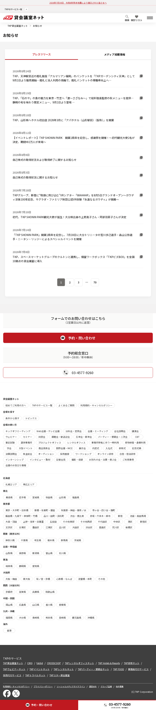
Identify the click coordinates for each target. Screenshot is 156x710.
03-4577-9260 (120, 704)
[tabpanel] (78, 175)
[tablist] (78, 54)
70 (94, 282)
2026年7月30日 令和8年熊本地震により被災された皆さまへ (78, 2)
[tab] (41, 54)
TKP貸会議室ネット (18, 25)
